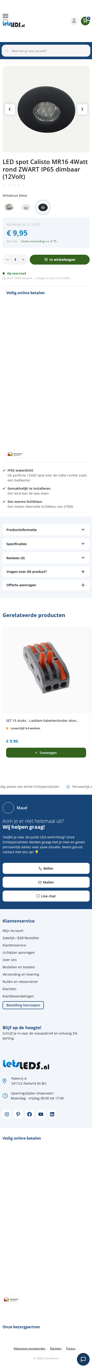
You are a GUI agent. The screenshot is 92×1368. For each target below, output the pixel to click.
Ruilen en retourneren (20, 981)
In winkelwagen (62, 259)
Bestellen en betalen (19, 967)
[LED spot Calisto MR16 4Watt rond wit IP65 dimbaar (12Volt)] (26, 207)
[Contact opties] (83, 1359)
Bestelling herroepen (23, 1005)
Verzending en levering (21, 974)
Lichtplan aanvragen (19, 952)
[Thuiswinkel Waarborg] (50, 21)
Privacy (70, 1348)
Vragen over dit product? (26, 571)
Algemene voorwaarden (29, 1348)
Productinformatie (21, 530)
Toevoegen (48, 752)
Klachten (10, 989)
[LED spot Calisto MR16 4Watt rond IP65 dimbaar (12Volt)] (9, 207)
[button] (5, 17)
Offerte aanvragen (21, 585)
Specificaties (16, 544)
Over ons (10, 960)
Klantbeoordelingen (18, 996)
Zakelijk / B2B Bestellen (21, 938)
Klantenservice (14, 945)
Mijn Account (13, 930)
